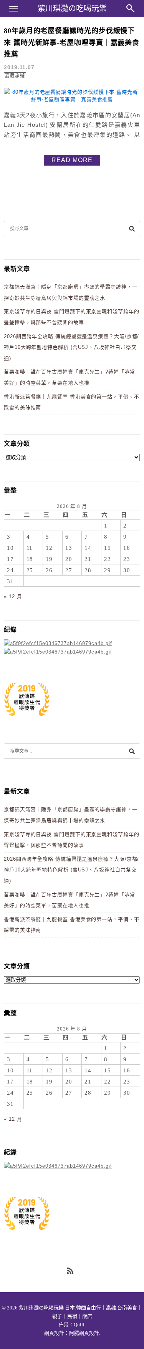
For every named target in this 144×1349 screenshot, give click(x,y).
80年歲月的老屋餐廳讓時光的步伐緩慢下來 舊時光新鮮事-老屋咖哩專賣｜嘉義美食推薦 (71, 42)
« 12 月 (13, 596)
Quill (79, 1324)
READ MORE (71, 160)
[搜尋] (131, 228)
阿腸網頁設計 (84, 1333)
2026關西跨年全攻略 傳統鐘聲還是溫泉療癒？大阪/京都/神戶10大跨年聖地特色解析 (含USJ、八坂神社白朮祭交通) (71, 347)
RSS (70, 1271)
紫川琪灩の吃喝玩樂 (72, 8)
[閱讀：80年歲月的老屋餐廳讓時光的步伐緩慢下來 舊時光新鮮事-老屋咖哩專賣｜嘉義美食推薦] (72, 99)
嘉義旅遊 (15, 75)
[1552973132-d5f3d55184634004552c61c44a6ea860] (27, 720)
